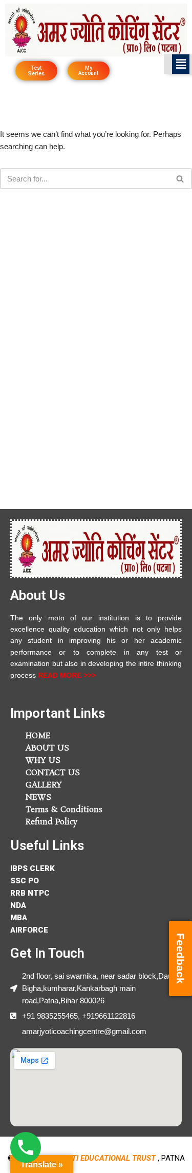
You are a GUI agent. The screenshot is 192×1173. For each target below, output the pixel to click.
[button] (180, 64)
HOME (38, 736)
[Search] (180, 178)
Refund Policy (51, 822)
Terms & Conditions (64, 809)
